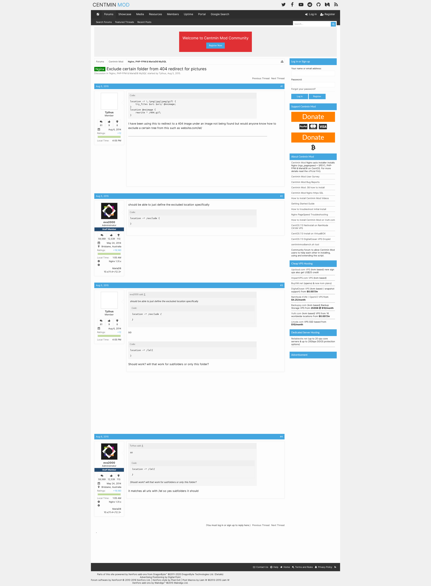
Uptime (188, 14)
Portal (202, 14)
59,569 (102, 238)
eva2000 (109, 222)
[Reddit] (310, 4)
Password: (296, 79)
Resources (155, 14)
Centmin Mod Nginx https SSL (307, 192)
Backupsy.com (299, 305)
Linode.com (297, 321)
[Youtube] (301, 4)
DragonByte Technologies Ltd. (198, 574)
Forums (108, 14)
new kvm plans (323, 283)
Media (140, 14)
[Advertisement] (153, 159)
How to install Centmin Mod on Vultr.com (313, 220)
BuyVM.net (297, 283)
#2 (281, 196)
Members (173, 14)
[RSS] (336, 4)
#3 (281, 285)
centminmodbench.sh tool (305, 244)
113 (118, 238)
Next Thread (278, 78)
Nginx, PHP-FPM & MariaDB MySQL (127, 73)
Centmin (111, 5)
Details (219, 574)
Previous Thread (261, 78)
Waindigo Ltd (181, 582)
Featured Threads (124, 22)
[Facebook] (292, 4)
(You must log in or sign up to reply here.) (228, 525)
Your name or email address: (306, 68)
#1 (281, 86)
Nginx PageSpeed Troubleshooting (309, 214)
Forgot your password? (303, 89)
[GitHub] (318, 4)
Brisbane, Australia (111, 246)
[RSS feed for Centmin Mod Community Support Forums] (335, 567)
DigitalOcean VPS (300, 288)
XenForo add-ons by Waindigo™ (148, 582)
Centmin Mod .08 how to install (308, 187)
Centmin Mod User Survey (305, 176)
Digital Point (174, 577)
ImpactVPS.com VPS (302, 278)
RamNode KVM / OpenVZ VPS (307, 297)
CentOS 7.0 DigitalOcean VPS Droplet (311, 239)
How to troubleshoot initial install (308, 209)
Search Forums (104, 22)
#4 (281, 436)
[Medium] (327, 4)
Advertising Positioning (152, 577)
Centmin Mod (298, 162)
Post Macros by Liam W (206, 580)
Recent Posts (144, 22)
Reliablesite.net (299, 338)
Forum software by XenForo (121, 580)
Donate (313, 117)
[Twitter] (283, 4)
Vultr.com (296, 313)
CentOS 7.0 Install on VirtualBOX (308, 233)
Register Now (215, 45)
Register (317, 96)
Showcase (124, 14)
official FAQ (314, 171)
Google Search (220, 14)
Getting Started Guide (302, 203)
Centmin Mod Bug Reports (305, 182)
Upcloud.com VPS (300, 269)
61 (101, 125)
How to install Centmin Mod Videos (310, 198)
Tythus (162, 73)
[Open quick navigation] (98, 14)
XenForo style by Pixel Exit (166, 580)
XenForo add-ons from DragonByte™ (147, 574)
